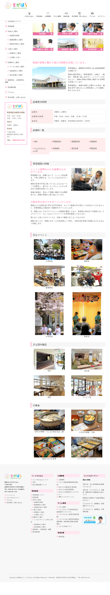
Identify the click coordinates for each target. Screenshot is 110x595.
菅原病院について (14, 21)
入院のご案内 (13, 49)
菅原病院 (39, 16)
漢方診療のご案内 (16, 75)
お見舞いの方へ (15, 57)
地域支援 (66, 16)
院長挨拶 (11, 26)
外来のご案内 (13, 31)
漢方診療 (75, 148)
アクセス (92, 16)
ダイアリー (101, 16)
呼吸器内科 (57, 141)
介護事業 (48, 16)
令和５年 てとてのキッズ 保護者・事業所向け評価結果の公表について (93, 492)
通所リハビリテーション (66, 497)
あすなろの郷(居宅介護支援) (68, 487)
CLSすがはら (29, 16)
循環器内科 (76, 141)
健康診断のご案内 (16, 39)
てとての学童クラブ (65, 526)
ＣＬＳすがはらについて (40, 480)
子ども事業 (57, 16)
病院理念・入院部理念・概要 (15, 81)
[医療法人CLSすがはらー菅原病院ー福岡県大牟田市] (12, 5)
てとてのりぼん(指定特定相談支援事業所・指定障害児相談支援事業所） (68, 521)
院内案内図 (12, 87)
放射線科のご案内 (16, 71)
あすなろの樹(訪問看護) (66, 489)
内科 (35, 141)
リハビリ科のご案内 (17, 66)
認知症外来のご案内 (17, 44)
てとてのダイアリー (13, 498)
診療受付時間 (14, 35)
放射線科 (56, 148)
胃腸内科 (93, 141)
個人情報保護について (40, 485)
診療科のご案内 (13, 62)
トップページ (11, 495)
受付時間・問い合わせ (79, 16)
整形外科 (93, 148)
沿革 (34, 482)
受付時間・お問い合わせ (17, 97)
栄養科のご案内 (15, 53)
